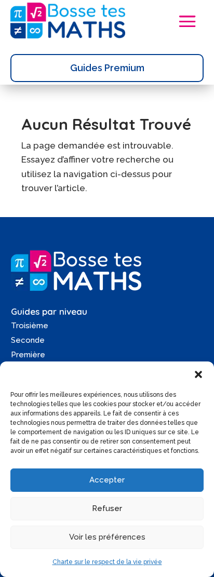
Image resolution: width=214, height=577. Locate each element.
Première (28, 354)
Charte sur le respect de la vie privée (107, 562)
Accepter (107, 480)
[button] (198, 374)
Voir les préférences (107, 537)
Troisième (29, 325)
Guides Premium (107, 67)
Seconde (28, 340)
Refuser (107, 508)
